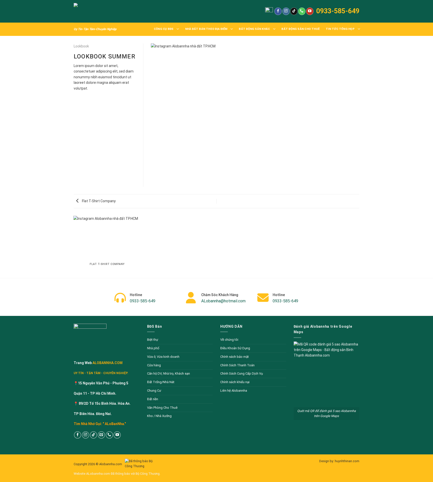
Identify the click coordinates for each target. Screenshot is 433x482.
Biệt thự (152, 339)
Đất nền (152, 399)
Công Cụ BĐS (163, 29)
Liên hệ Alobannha (233, 390)
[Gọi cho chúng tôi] (301, 11)
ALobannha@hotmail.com (223, 301)
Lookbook (81, 46)
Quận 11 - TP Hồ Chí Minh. (95, 393)
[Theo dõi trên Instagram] (286, 11)
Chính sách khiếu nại (235, 382)
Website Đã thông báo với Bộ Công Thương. (117, 473)
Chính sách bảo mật (234, 357)
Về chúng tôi (229, 339)
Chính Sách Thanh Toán (237, 365)
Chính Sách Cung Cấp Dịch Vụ (241, 373)
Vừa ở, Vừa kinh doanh (163, 357)
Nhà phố (153, 348)
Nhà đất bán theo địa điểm (206, 29)
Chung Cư (154, 390)
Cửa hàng (154, 365)
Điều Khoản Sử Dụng (235, 348)
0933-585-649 (337, 11)
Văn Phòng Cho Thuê (162, 407)
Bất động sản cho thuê (300, 29)
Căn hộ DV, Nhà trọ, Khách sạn (168, 373)
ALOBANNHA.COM (107, 363)
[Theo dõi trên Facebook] (278, 11)
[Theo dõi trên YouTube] (309, 11)
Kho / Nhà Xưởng (159, 416)
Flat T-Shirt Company (98, 201)
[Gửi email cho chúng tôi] (101, 435)
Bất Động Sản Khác (254, 29)
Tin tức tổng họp (340, 29)
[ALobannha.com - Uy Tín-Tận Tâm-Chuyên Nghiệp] (96, 11)
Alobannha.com (111, 464)
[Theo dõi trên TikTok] (294, 11)
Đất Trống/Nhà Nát (160, 382)
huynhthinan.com (347, 461)
